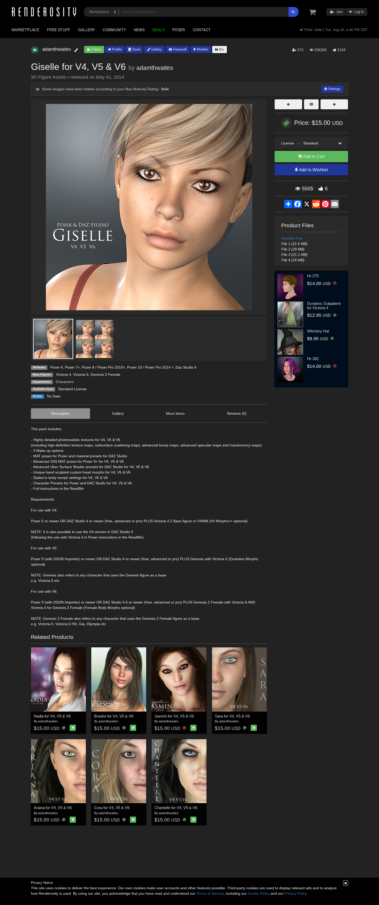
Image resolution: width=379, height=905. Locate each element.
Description (60, 413)
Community (114, 29)
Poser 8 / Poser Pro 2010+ (103, 367)
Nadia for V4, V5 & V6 (52, 716)
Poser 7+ (72, 367)
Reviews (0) (236, 413)
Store (135, 49)
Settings (334, 89)
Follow (96, 49)
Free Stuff (58, 29)
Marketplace (25, 29)
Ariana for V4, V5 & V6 (53, 807)
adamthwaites (154, 67)
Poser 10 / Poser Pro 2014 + (150, 367)
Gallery (86, 29)
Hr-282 (313, 358)
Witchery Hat (318, 331)
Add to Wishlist (313, 169)
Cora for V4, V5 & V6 (111, 807)
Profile (116, 49)
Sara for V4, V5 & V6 (232, 716)
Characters (65, 382)
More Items (175, 413)
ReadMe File (291, 238)
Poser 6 (56, 367)
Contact (202, 29)
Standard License (72, 389)
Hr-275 (313, 276)
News (139, 29)
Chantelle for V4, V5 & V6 (175, 807)
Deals (158, 29)
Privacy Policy (295, 893)
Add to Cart (313, 156)
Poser (178, 29)
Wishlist (201, 49)
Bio (221, 49)
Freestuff (179, 49)
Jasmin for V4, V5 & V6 (174, 716)
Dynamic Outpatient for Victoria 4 (324, 305)
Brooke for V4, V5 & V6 (113, 716)
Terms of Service (210, 893)
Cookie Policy (259, 893)
